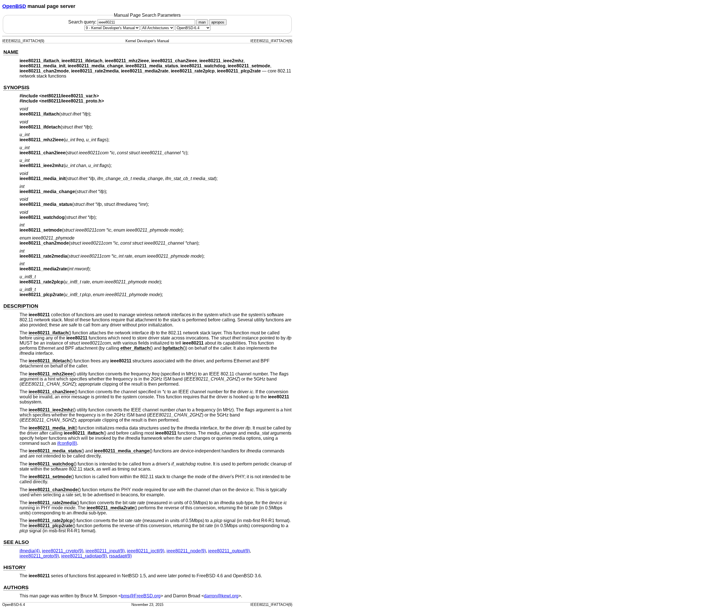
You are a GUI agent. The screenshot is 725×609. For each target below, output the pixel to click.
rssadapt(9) (120, 556)
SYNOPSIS (16, 87)
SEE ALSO (16, 542)
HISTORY (14, 567)
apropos (217, 22)
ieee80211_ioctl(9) (145, 550)
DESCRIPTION (20, 306)
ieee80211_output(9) (229, 550)
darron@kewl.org (221, 595)
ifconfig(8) (67, 443)
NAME (10, 52)
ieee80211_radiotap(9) (84, 556)
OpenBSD (14, 6)
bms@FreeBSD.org (141, 595)
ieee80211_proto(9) (39, 556)
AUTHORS (16, 587)
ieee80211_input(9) (105, 550)
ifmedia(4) (30, 550)
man (202, 22)
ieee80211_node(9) (186, 550)
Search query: (82, 22)
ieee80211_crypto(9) (62, 550)
